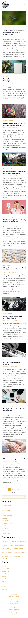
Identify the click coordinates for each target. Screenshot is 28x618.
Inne (3, 513)
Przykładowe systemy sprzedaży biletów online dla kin (14, 220)
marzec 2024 (5, 584)
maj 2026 (4, 566)
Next (14, 492)
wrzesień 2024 (5, 568)
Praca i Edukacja (6, 520)
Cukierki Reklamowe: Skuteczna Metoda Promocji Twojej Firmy (14, 124)
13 (18, 489)
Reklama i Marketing (8, 168)
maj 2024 (4, 579)
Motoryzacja (5, 518)
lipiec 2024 (4, 574)
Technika (4, 531)
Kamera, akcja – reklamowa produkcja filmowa (12, 317)
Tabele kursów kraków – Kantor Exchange (13, 545)
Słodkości (5, 28)
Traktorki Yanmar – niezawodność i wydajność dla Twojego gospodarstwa (14, 32)
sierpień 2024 (5, 571)
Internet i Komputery (8, 120)
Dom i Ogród (6, 76)
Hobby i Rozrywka (6, 510)
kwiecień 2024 (5, 581)
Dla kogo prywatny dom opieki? (14, 459)
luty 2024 (4, 586)
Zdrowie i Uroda (6, 533)
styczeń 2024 (5, 589)
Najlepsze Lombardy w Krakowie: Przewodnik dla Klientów (14, 172)
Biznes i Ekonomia (6, 505)
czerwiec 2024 (5, 576)
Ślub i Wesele (6, 265)
